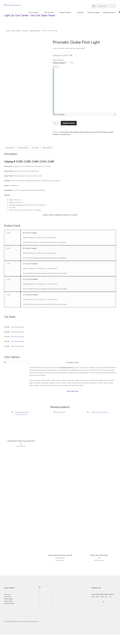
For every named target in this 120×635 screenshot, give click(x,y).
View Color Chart (72, 391)
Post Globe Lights (64, 134)
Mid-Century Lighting (106, 132)
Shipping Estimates (109, 12)
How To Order (48, 12)
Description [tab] (10, 148)
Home (8, 30)
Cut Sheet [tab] (35, 148)
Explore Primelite (65, 12)
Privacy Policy (8, 601)
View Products (33, 12)
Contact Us (80, 12)
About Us (7, 594)
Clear (72, 62)
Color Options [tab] (47, 148)
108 (99, 556)
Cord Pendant (64, 132)
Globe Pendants (35, 30)
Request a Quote (68, 123)
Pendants (25, 30)
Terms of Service (9, 603)
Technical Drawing (17, 327)
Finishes (56, 67)
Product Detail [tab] (23, 148)
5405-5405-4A (60, 556)
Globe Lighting (74, 132)
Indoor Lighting (16, 30)
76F (21, 442)
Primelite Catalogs (93, 12)
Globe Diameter (58, 60)
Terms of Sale (8, 599)
